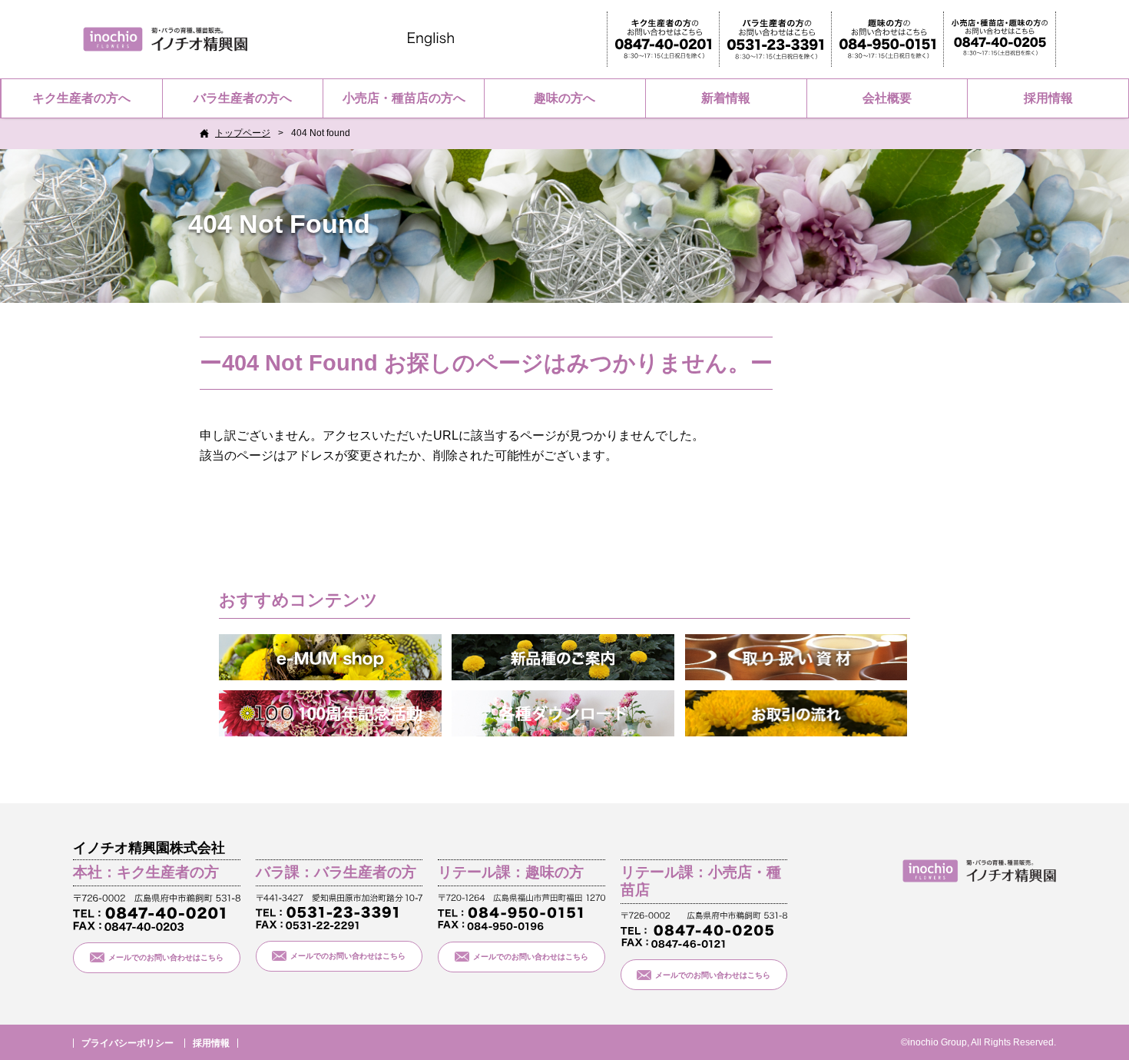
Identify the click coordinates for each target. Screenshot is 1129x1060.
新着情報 (725, 98)
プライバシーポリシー (127, 1043)
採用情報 (1048, 98)
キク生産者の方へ (81, 98)
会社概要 (887, 98)
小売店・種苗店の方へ (404, 98)
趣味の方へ (564, 98)
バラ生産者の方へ (243, 98)
